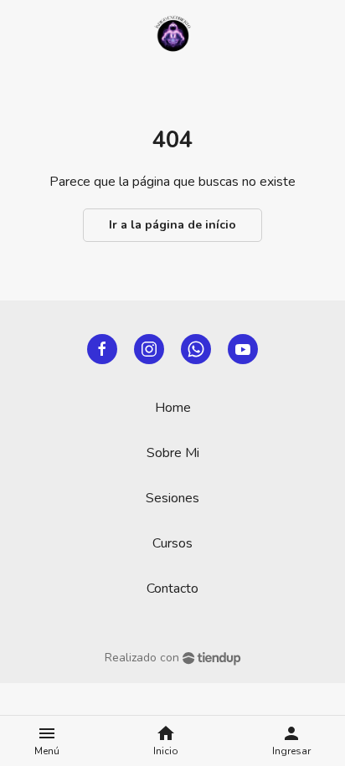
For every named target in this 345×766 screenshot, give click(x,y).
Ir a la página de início (172, 225)
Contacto (172, 588)
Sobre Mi (173, 453)
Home (173, 407)
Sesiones (172, 498)
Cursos (172, 543)
